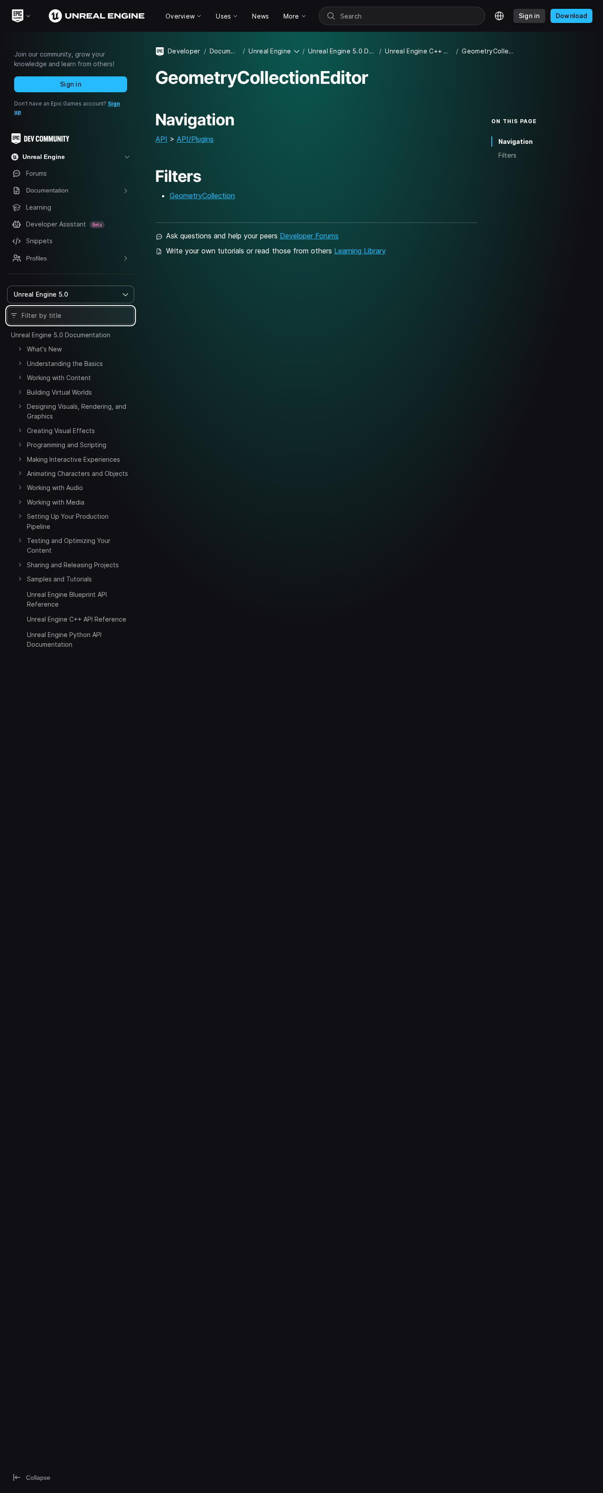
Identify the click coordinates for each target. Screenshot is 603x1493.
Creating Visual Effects (61, 430)
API (161, 139)
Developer (184, 51)
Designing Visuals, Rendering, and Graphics (76, 411)
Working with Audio (55, 487)
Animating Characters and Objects (77, 473)
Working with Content (59, 377)
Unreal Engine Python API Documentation (64, 639)
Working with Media (55, 502)
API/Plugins (195, 139)
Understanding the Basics (65, 363)
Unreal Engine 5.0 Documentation (60, 335)
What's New (44, 349)
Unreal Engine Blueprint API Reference (67, 599)
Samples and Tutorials (59, 579)
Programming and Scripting (66, 445)
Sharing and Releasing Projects (73, 565)
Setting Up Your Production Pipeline (68, 521)
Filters (507, 155)
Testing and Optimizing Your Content (68, 545)
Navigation (515, 141)
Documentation (224, 51)
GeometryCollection (202, 195)
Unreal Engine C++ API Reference (76, 619)
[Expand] (19, 348)
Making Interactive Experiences (73, 459)
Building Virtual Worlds (59, 392)
